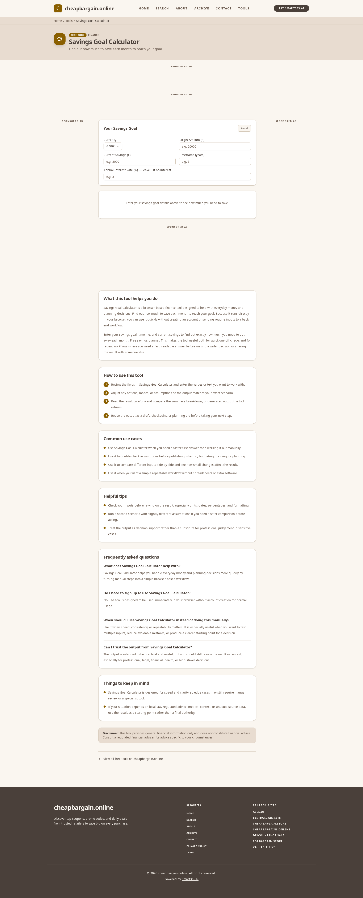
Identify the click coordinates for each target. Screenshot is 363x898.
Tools (243, 8)
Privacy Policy (197, 845)
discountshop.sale (268, 835)
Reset (244, 128)
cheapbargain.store (270, 823)
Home (144, 8)
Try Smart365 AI (291, 8)
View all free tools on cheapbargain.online (133, 759)
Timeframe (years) (191, 154)
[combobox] (113, 146)
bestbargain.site (267, 817)
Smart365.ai (190, 879)
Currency (110, 139)
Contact (223, 8)
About (182, 8)
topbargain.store (268, 841)
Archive (201, 8)
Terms (191, 852)
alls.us (259, 812)
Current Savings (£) (117, 154)
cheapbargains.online (271, 829)
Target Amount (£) (191, 139)
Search (162, 8)
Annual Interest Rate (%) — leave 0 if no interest (137, 170)
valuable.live (264, 847)
